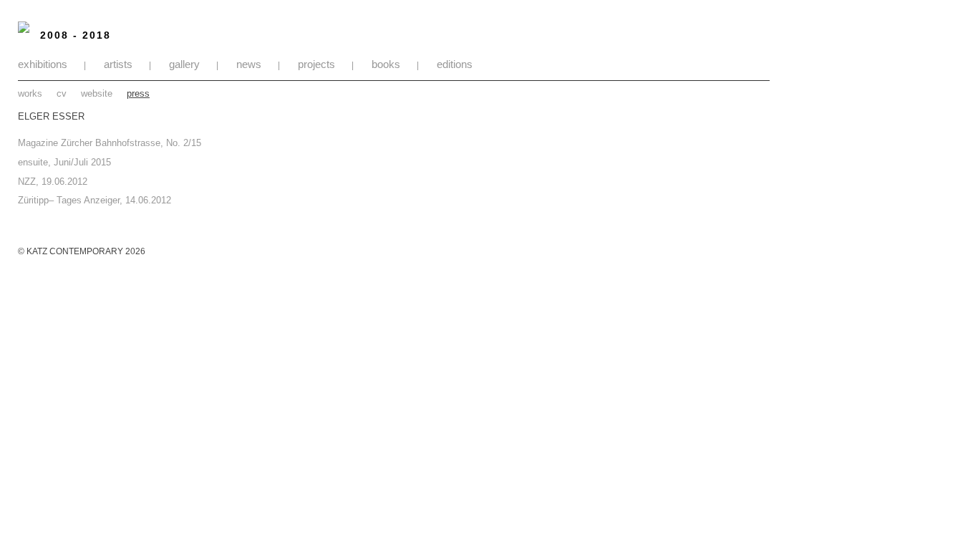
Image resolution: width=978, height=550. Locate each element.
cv (62, 93)
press (138, 93)
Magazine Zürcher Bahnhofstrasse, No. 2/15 (109, 143)
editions (455, 64)
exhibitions (42, 64)
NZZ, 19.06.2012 (52, 181)
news (248, 64)
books (386, 64)
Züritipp (33, 200)
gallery (184, 64)
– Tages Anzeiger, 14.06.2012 (110, 200)
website (96, 93)
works (30, 93)
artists (118, 64)
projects (316, 64)
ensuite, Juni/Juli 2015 (64, 162)
